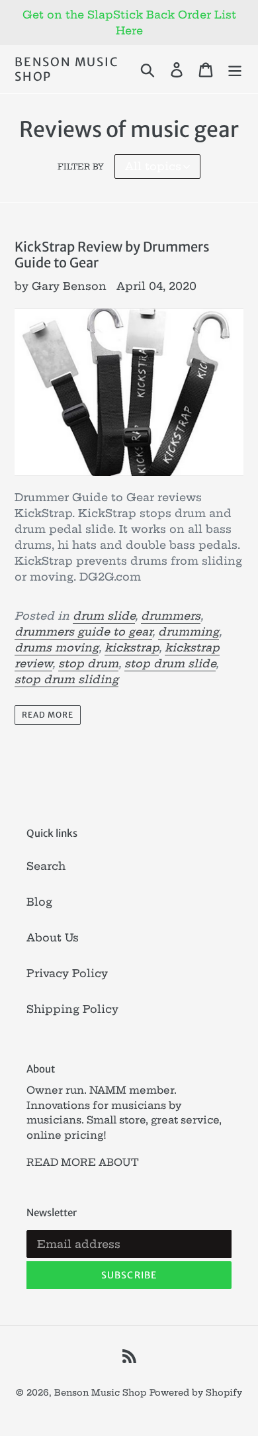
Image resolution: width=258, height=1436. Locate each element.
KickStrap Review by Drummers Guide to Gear (112, 254)
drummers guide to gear (83, 631)
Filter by (81, 166)
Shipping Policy (72, 1009)
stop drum (88, 663)
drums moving (57, 647)
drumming (188, 631)
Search (45, 866)
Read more (47, 715)
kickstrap (132, 647)
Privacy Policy (67, 973)
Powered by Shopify (196, 1392)
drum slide (104, 615)
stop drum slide (170, 663)
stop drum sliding (66, 679)
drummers (170, 615)
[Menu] (234, 69)
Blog (39, 901)
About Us (52, 937)
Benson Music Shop (67, 69)
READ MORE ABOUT (82, 1162)
